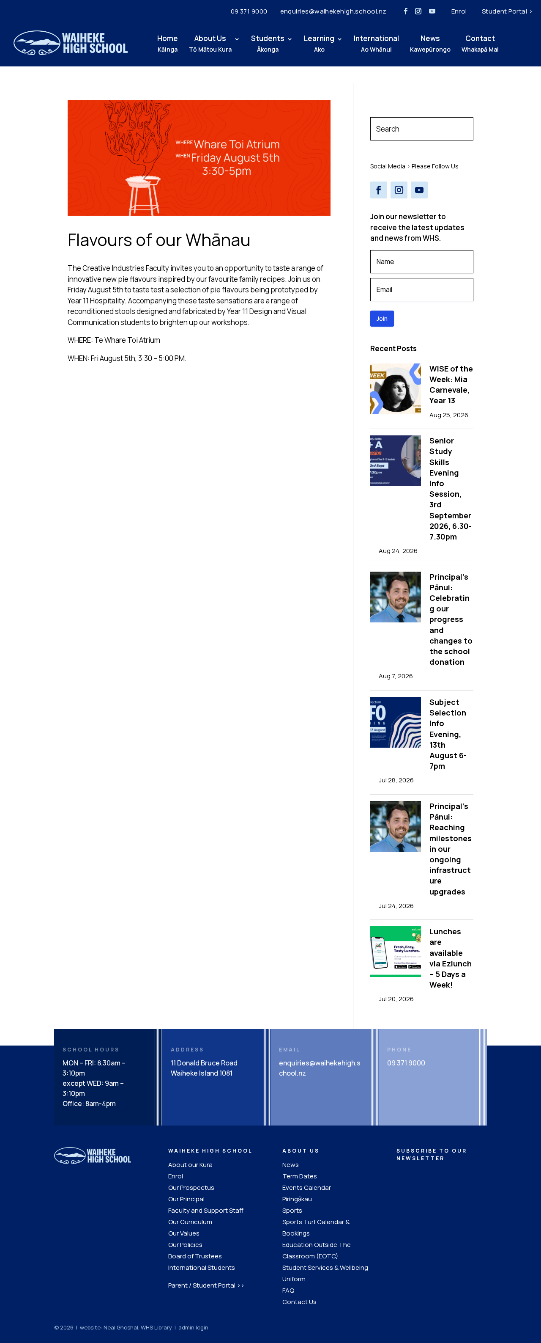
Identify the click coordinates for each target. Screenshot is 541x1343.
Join (382, 318)
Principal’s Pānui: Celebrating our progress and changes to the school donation (451, 619)
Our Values (183, 1233)
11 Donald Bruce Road (204, 1063)
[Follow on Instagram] (418, 11)
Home (167, 43)
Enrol (459, 11)
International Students (201, 1267)
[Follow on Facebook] (405, 11)
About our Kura (190, 1164)
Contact (480, 43)
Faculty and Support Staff (205, 1210)
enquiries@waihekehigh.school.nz (333, 11)
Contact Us (299, 1301)
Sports (292, 1210)
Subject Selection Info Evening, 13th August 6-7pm (448, 734)
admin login (193, 1327)
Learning (319, 43)
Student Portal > (507, 11)
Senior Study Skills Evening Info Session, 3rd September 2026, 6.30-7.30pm (450, 488)
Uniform (294, 1278)
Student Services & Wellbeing (325, 1267)
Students (267, 43)
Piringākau (297, 1198)
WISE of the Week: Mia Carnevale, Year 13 (451, 384)
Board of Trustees (195, 1256)
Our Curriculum (190, 1221)
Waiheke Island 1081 (201, 1073)
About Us (210, 43)
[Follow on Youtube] (432, 11)
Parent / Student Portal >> (206, 1285)
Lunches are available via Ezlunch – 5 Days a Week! (450, 958)
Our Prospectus (191, 1187)
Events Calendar (306, 1187)
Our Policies (185, 1244)
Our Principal (186, 1198)
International (376, 43)
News (430, 43)
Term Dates (299, 1176)
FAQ (288, 1290)
